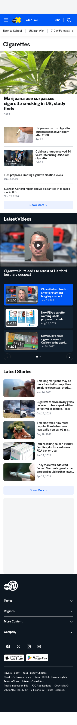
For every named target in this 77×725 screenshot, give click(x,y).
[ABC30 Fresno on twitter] (18, 646)
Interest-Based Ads (33, 681)
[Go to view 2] (40, 356)
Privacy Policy (11, 673)
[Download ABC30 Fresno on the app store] (14, 657)
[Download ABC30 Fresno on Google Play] (37, 657)
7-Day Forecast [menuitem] (60, 30)
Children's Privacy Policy (17, 677)
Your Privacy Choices (35, 673)
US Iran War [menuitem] (36, 30)
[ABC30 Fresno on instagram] (28, 646)
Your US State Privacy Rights (51, 677)
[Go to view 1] (37, 357)
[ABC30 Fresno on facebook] (8, 646)
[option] (16, 31)
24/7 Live (32, 20)
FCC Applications (41, 685)
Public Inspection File (16, 685)
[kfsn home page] (11, 586)
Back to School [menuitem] (12, 30)
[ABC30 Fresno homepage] (16, 20)
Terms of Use (11, 681)
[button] (5, 20)
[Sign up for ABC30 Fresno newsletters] (39, 646)
